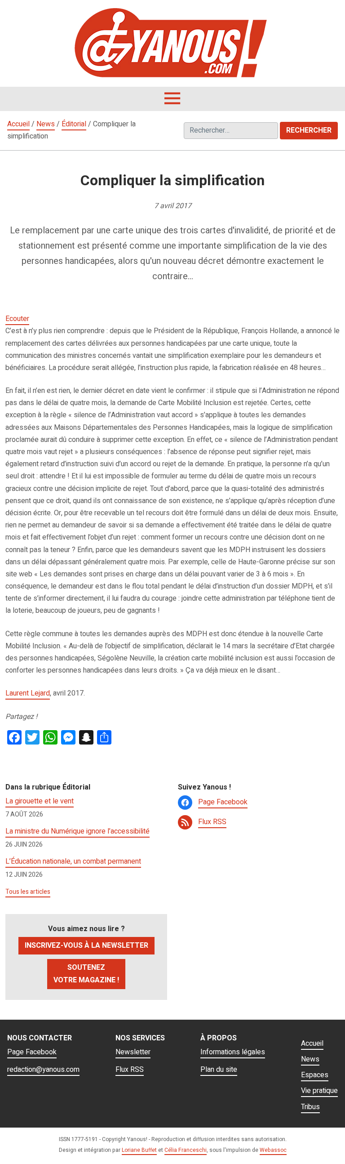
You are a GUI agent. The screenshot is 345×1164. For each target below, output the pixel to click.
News (45, 124)
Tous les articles (27, 891)
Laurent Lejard (27, 693)
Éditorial (74, 124)
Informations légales (232, 1052)
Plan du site (218, 1069)
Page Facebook (223, 802)
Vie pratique (319, 1090)
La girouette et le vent (39, 801)
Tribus (310, 1107)
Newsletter (132, 1052)
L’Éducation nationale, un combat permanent (73, 861)
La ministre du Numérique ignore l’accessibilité (77, 831)
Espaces (314, 1075)
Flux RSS (212, 821)
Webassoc (273, 1150)
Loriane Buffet (139, 1150)
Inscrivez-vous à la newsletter (86, 945)
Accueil (18, 124)
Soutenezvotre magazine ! (86, 973)
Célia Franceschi (185, 1150)
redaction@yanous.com (43, 1069)
